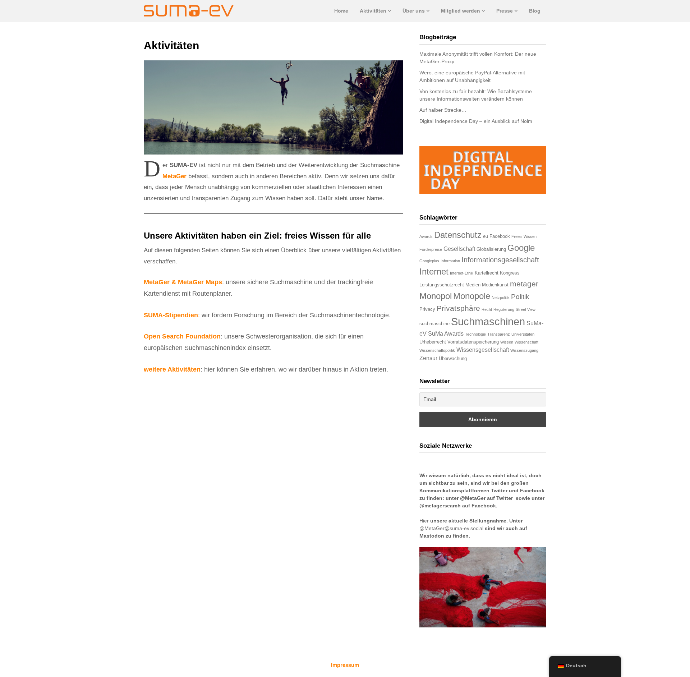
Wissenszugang (524, 350)
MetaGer (174, 176)
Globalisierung (491, 249)
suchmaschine (434, 323)
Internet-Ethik (461, 273)
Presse (504, 11)
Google (521, 248)
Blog (534, 11)
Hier (424, 521)
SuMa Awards (446, 334)
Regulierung (503, 309)
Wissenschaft (526, 342)
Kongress (510, 273)
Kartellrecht (486, 273)
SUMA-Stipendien (171, 315)
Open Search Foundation (182, 336)
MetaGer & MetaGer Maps (183, 282)
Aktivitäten (373, 11)
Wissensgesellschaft (482, 350)
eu (485, 236)
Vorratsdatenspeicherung (473, 342)
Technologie (475, 334)
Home (341, 11)
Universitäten (522, 334)
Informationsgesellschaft (500, 260)
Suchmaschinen (488, 321)
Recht (487, 309)
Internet (433, 271)
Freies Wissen (524, 236)
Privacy (427, 309)
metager (524, 284)
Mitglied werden (460, 11)
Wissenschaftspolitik (437, 350)
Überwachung (453, 358)
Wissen (506, 342)
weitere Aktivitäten (172, 369)
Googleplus (429, 261)
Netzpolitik (501, 297)
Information (450, 261)
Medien (472, 284)
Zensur (428, 358)
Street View (525, 309)
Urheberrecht (432, 342)
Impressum (345, 665)
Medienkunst (495, 284)
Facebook (499, 236)
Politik (520, 296)
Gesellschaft (459, 249)
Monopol (435, 296)
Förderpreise (430, 249)
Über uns (413, 11)
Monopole (471, 296)
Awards (426, 236)
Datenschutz (458, 235)
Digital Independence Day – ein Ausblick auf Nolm (475, 121)
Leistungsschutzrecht (441, 284)
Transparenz (498, 334)
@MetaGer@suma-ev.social (451, 528)
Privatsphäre (458, 308)
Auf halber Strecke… (442, 110)
